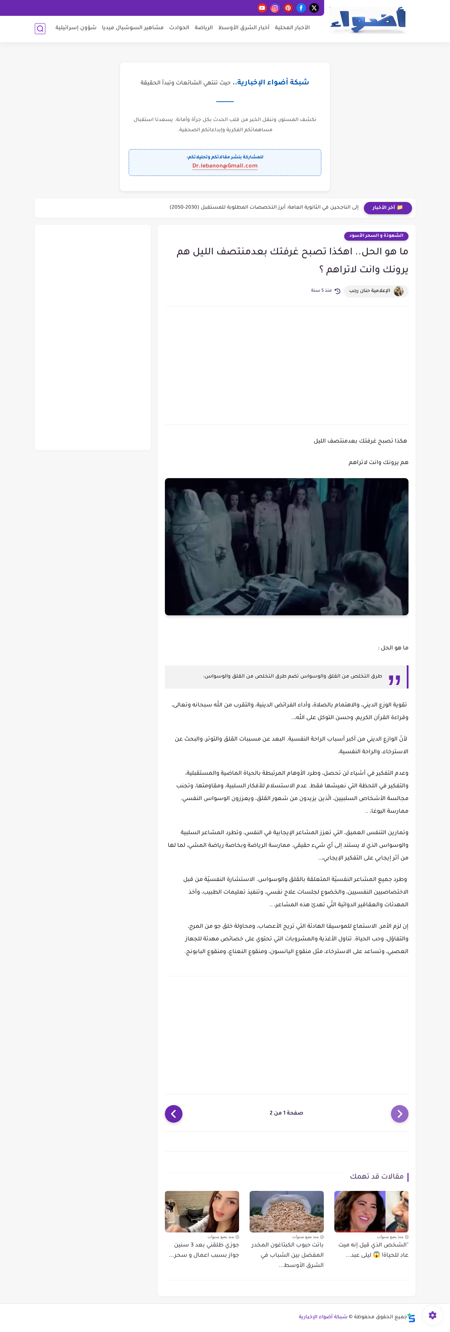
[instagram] (275, 8)
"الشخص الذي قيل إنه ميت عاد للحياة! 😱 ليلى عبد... (373, 1250)
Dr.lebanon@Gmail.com (225, 166)
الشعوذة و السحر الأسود (376, 236)
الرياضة (204, 28)
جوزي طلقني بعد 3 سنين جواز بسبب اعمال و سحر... (204, 1250)
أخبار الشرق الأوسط (244, 28)
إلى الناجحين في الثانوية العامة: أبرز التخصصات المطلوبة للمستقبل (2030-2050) (264, 208)
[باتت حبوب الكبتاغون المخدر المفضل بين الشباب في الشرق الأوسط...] (287, 1212)
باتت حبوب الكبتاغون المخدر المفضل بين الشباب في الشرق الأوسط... (288, 1255)
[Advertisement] (287, 364)
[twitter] (314, 8)
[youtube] (262, 8)
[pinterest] (288, 8)
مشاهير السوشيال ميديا (133, 28)
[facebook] (301, 8)
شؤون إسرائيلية (76, 28)
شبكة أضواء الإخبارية (323, 1317)
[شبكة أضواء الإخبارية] (367, 20)
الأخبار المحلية (292, 28)
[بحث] (40, 28)
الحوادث (179, 28)
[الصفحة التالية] (173, 1114)
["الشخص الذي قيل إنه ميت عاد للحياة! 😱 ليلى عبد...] (371, 1212)
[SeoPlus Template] (411, 1318)
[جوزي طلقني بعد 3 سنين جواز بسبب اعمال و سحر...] (202, 1212)
